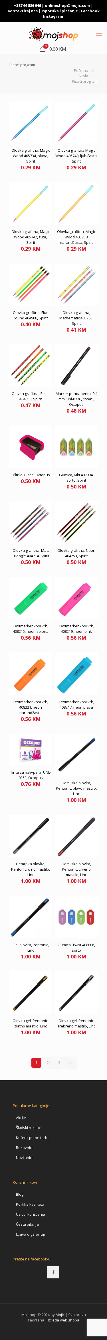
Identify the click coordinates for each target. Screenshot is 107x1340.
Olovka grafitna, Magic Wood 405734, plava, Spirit (30, 156)
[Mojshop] (53, 33)
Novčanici (24, 1157)
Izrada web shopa (63, 1320)
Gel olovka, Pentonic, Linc (31, 947)
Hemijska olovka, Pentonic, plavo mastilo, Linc (76, 788)
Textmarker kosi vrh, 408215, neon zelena (31, 628)
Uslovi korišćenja (30, 1214)
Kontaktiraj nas (23, 10)
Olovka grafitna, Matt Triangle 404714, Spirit (30, 553)
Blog (19, 1194)
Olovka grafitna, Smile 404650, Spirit (31, 396)
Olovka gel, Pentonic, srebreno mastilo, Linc (76, 1023)
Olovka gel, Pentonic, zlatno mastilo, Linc (31, 1023)
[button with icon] (53, 1272)
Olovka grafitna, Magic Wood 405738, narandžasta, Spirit (76, 237)
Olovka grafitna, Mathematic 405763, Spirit (76, 318)
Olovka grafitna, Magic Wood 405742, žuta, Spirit (30, 237)
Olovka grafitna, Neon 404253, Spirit (76, 553)
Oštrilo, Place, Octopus (30, 474)
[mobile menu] (99, 33)
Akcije (21, 1117)
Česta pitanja (27, 1224)
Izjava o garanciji (30, 1234)
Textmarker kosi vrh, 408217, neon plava (76, 704)
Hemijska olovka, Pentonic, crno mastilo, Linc (30, 869)
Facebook (90, 10)
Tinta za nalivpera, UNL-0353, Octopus (30, 775)
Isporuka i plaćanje (60, 10)
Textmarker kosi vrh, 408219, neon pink (76, 628)
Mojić (60, 1314)
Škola (83, 75)
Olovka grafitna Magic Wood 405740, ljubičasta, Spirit (76, 156)
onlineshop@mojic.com (67, 5)
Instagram (53, 16)
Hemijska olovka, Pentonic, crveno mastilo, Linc (76, 869)
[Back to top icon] (95, 1328)
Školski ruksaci (28, 1127)
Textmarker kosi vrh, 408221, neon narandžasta (30, 707)
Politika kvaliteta (30, 1204)
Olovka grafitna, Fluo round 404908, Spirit (31, 315)
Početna (81, 70)
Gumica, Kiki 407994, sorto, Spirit (76, 477)
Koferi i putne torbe (33, 1137)
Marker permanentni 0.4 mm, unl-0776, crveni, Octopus (76, 399)
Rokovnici (24, 1147)
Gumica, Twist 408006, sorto (76, 947)
